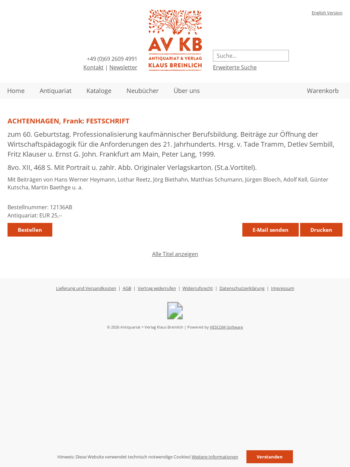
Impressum (282, 288)
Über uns (187, 90)
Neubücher (142, 90)
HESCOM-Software (226, 327)
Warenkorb (323, 90)
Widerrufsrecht (198, 288)
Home (16, 90)
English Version (327, 13)
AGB (127, 288)
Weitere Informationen (215, 457)
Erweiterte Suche (235, 67)
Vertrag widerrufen (157, 288)
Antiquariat (55, 90)
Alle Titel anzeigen (175, 254)
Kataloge (98, 90)
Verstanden (270, 457)
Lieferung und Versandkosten (86, 288)
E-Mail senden (270, 229)
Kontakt (93, 67)
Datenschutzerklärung (242, 288)
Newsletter (123, 67)
